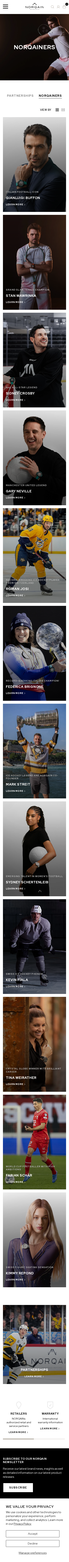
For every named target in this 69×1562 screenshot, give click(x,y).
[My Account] (58, 7)
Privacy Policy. (22, 1524)
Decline (33, 1543)
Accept (33, 1534)
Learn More (17, 1432)
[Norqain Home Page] (34, 7)
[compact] (63, 110)
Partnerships (20, 96)
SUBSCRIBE (18, 1487)
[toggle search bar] (52, 7)
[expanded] (57, 110)
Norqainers (50, 96)
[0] (64, 7)
